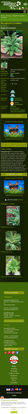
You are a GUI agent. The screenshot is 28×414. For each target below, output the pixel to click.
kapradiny (13, 106)
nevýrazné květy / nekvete (17, 110)
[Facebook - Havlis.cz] (17, 353)
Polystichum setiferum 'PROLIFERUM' (11, 277)
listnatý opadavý (15, 108)
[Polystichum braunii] (13, 240)
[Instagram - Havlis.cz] (13, 353)
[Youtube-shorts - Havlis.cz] (6, 353)
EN (26, 8)
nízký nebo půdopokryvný (17, 111)
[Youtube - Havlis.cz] (9, 353)
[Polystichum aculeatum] (13, 215)
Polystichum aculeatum (7, 227)
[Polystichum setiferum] (13, 265)
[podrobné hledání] (11, 8)
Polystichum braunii (6, 252)
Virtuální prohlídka (14, 321)
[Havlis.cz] (11, 4)
